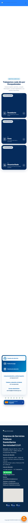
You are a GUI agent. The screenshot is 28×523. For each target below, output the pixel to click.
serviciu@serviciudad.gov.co (14, 390)
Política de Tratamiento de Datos (11, 485)
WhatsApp (8, 472)
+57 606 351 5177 (14, 378)
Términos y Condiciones (9, 481)
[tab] (14, 358)
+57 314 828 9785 (13, 384)
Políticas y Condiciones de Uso (11, 483)
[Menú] (25, 3)
